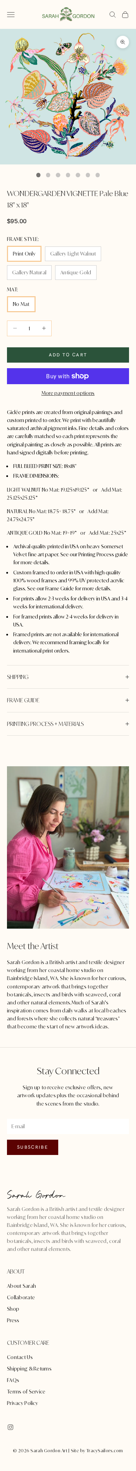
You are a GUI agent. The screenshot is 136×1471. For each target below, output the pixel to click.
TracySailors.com (104, 1450)
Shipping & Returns (29, 1369)
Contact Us (20, 1357)
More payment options (68, 393)
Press (13, 1320)
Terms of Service (26, 1392)
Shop (13, 1309)
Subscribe (32, 1147)
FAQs (13, 1380)
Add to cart (68, 355)
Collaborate (21, 1297)
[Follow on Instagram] (10, 1427)
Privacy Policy (22, 1403)
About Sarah (21, 1286)
